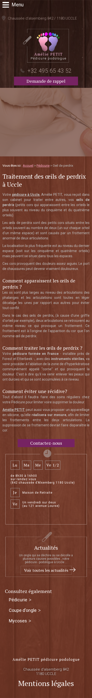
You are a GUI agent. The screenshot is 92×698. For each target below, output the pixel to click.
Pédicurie (43, 165)
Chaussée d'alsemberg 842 (46, 671)
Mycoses (18, 620)
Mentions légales (46, 683)
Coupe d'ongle (23, 610)
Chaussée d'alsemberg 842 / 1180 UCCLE (42, 18)
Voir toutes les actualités (46, 570)
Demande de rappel (46, 81)
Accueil (28, 165)
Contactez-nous (46, 443)
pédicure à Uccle (26, 195)
